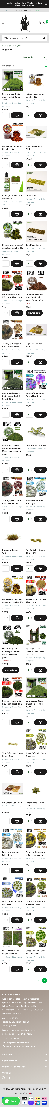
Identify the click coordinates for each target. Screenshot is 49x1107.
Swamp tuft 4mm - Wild (10, 551)
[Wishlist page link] (35, 22)
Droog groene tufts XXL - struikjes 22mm (12, 295)
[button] (3, 10)
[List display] (46, 66)
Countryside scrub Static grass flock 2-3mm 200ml (11, 396)
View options (34, 313)
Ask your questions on (21, 1046)
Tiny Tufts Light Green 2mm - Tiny (12, 754)
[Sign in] (40, 22)
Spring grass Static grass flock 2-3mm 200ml (11, 97)
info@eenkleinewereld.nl (17, 1042)
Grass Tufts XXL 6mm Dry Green (36, 754)
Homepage (6, 45)
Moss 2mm (31, 195)
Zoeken (44, 38)
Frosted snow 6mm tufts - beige (11, 853)
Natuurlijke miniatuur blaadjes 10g (35, 95)
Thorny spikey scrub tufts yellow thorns (35, 853)
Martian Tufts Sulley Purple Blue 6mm (35, 394)
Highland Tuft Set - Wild (34, 345)
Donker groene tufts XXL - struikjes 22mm (12, 702)
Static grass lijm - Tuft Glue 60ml (12, 197)
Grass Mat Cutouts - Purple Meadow (11, 952)
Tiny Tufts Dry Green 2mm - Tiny (35, 551)
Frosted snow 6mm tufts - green (35, 501)
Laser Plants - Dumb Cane (35, 804)
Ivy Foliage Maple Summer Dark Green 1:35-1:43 (35, 652)
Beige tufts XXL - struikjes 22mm (36, 600)
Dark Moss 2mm (33, 245)
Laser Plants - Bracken (36, 445)
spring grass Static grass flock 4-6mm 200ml (34, 704)
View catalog (3, 23)
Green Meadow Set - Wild (35, 147)
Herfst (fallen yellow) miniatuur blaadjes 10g (12, 600)
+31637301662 (13, 1038)
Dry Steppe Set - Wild (12, 802)
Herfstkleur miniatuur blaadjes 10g (12, 147)
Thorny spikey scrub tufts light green (35, 902)
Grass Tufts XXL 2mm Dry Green (12, 902)
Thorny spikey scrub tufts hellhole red (11, 501)
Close (46, 4)
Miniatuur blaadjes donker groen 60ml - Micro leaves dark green (11, 653)
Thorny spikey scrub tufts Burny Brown (11, 345)
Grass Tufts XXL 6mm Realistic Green (36, 952)
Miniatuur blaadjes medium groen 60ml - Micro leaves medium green (12, 449)
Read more (37, 10)
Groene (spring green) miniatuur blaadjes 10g (12, 246)
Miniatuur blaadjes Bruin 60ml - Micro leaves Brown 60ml (34, 297)
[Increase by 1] (8, 113)
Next (44, 980)
